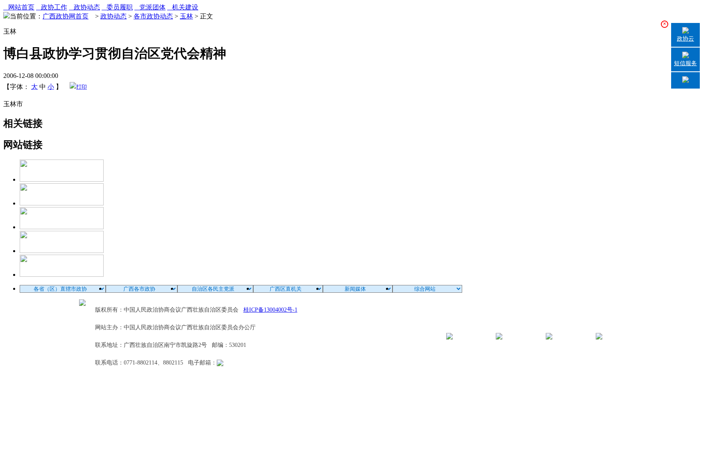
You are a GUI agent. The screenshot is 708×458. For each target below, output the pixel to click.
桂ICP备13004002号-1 (270, 310)
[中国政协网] (62, 226)
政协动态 (84, 7)
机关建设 (182, 7)
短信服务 (685, 63)
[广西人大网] (62, 250)
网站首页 (18, 7)
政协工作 (51, 7)
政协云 (685, 39)
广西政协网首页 (65, 16)
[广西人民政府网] (62, 274)
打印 (81, 87)
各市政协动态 (153, 16)
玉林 (186, 16)
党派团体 (150, 7)
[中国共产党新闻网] (62, 179)
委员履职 (117, 7)
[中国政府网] (62, 203)
